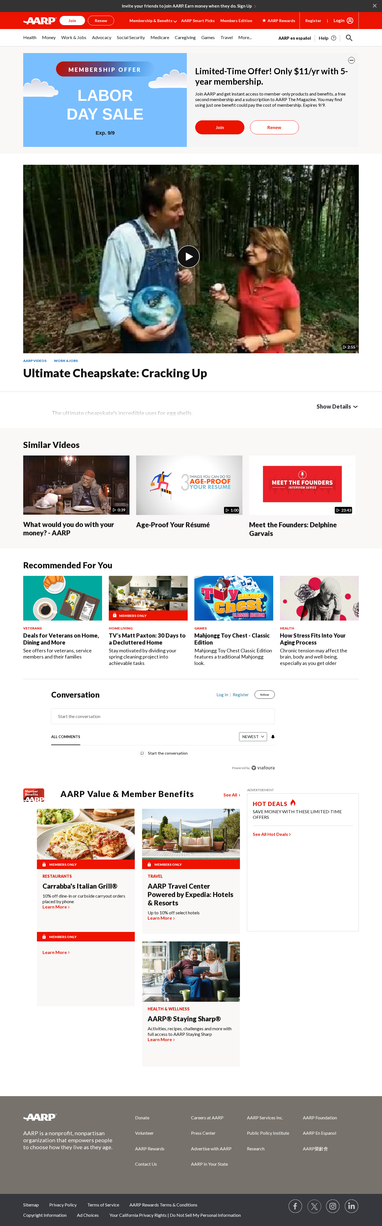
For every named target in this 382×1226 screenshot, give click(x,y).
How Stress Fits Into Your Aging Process (313, 639)
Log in (222, 694)
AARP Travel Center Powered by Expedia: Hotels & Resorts (190, 894)
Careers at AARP (207, 1117)
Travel (155, 876)
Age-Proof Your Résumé (173, 525)
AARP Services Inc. (265, 1117)
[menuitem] (29, 40)
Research (256, 1148)
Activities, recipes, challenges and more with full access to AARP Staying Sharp (190, 1031)
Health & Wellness (169, 1009)
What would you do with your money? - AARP (68, 528)
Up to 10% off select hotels (174, 912)
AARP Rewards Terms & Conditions (163, 1204)
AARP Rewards (149, 1148)
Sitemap (31, 1204)
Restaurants (57, 876)
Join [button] (72, 20)
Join (220, 127)
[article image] (328, 38)
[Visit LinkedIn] (352, 1206)
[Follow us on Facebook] (296, 1206)
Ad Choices (88, 1215)
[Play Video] (188, 256)
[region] (163, 732)
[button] (349, 38)
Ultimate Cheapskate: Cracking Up (115, 373)
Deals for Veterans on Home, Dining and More (61, 639)
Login (339, 20)
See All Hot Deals (270, 834)
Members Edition (236, 20)
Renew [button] (101, 20)
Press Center (203, 1133)
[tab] (65, 737)
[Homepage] (40, 20)
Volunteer (144, 1133)
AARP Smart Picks (198, 20)
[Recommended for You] (62, 598)
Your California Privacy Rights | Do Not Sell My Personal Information (175, 1215)
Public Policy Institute (268, 1133)
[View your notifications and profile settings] (272, 736)
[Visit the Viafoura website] (263, 767)
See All (230, 794)
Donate (142, 1117)
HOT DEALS (270, 803)
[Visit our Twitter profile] (314, 1206)
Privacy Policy (63, 1204)
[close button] (351, 60)
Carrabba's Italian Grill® (80, 886)
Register (313, 20)
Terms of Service (103, 1204)
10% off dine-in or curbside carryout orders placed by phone (84, 898)
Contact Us (146, 1164)
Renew (274, 127)
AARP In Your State (209, 1164)
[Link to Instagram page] (333, 1206)
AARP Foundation (320, 1117)
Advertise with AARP (211, 1148)
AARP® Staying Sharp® (184, 1019)
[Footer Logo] (68, 1117)
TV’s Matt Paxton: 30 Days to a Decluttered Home (147, 639)
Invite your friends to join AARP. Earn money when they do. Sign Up (187, 5)
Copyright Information (45, 1215)
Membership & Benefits (151, 20)
